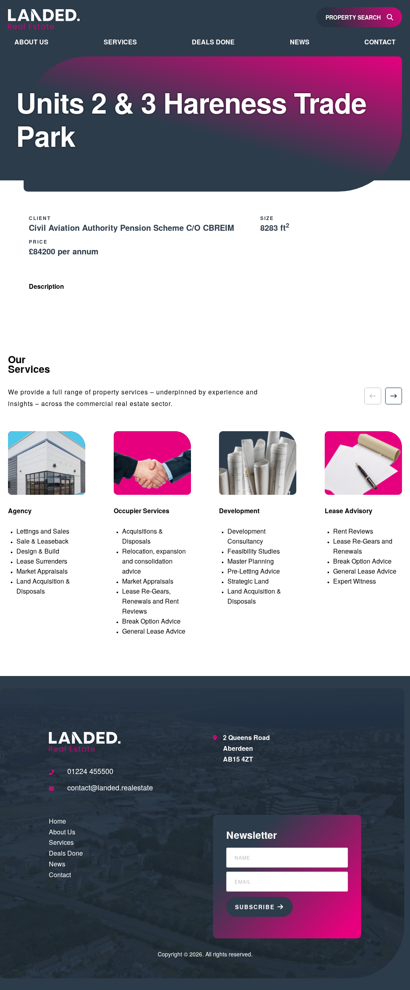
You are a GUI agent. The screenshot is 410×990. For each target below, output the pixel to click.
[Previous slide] (372, 396)
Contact (380, 41)
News (300, 41)
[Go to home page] (44, 18)
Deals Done (213, 41)
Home (57, 821)
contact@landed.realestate (110, 787)
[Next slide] (393, 396)
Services (120, 41)
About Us (31, 41)
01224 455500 (90, 771)
